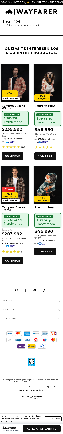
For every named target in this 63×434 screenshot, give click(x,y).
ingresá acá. (52, 387)
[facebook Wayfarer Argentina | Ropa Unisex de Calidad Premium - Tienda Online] (26, 290)
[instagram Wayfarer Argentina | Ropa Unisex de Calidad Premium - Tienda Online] (17, 290)
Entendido (53, 418)
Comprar (12, 155)
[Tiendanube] (31, 398)
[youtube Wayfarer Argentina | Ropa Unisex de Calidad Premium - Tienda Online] (35, 290)
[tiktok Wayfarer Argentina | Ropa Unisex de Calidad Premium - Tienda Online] (44, 290)
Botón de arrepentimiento (31, 390)
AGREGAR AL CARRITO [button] (42, 428)
